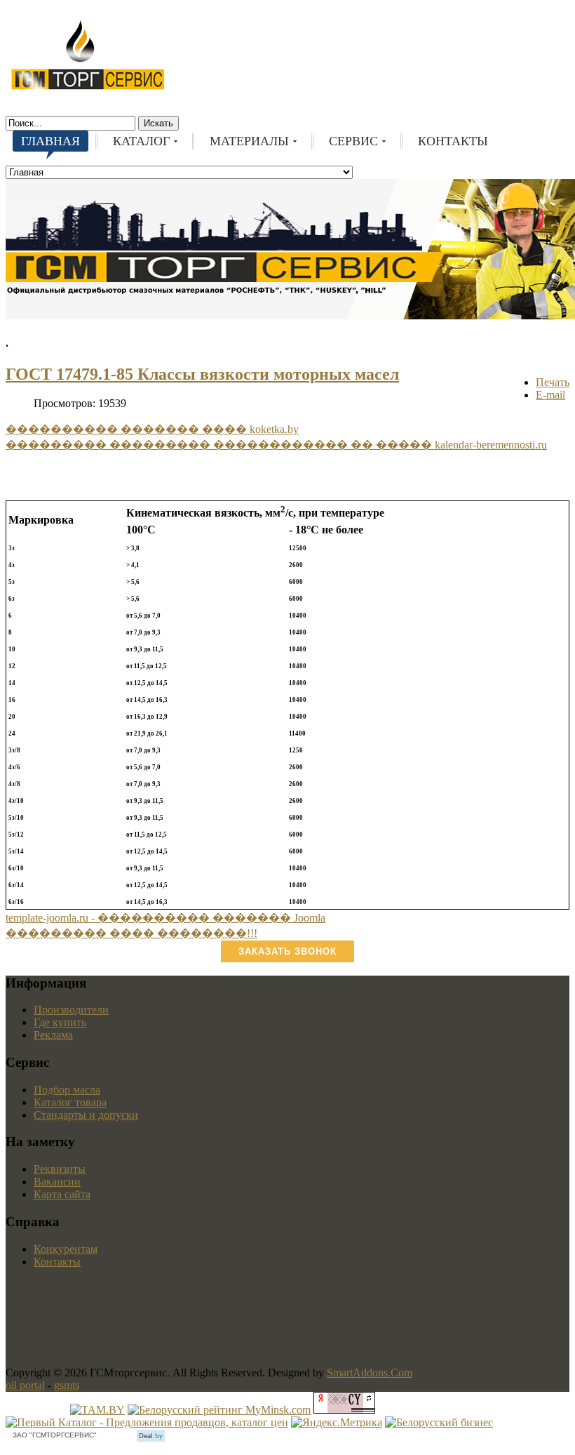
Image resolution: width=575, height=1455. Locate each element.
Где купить (60, 1022)
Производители (71, 1010)
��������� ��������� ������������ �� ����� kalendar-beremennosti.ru (276, 445)
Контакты (57, 1262)
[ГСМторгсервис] (88, 87)
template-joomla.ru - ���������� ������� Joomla (165, 918)
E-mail (550, 395)
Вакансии (57, 1182)
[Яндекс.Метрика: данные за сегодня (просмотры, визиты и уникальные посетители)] (336, 1422)
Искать (158, 123)
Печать (552, 382)
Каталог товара (70, 1102)
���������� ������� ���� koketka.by (152, 429)
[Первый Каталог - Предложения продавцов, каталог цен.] (147, 1422)
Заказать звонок (287, 951)
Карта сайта (62, 1194)
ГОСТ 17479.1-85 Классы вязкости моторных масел (202, 374)
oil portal (25, 1385)
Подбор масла (67, 1090)
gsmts (66, 1385)
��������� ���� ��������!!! (131, 933)
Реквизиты (60, 1169)
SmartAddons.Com (369, 1372)
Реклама (53, 1035)
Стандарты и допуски (86, 1115)
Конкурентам (65, 1249)
